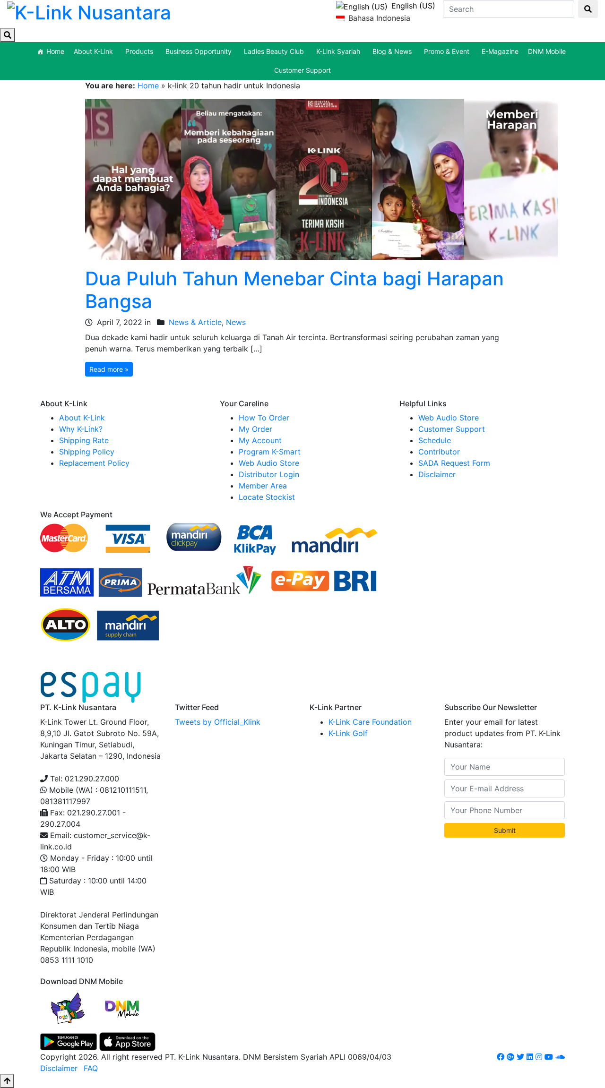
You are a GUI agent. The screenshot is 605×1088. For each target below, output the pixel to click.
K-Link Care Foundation (370, 722)
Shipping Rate (84, 440)
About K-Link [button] (93, 51)
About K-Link (82, 417)
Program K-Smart (270, 451)
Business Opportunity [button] (198, 51)
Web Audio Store (269, 463)
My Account (260, 440)
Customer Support (302, 70)
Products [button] (139, 51)
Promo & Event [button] (446, 51)
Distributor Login (269, 474)
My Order (255, 429)
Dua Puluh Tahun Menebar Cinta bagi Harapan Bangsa (294, 290)
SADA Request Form (454, 463)
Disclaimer (437, 474)
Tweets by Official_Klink (217, 722)
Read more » (109, 369)
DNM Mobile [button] (547, 51)
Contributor (439, 451)
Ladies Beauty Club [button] (274, 51)
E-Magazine (500, 51)
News (236, 322)
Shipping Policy (86, 451)
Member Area (263, 485)
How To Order (264, 417)
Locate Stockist (267, 497)
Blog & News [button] (392, 51)
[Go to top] (7, 1081)
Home (55, 51)
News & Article (195, 322)
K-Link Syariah (338, 51)
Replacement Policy (94, 463)
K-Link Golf (348, 733)
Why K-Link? (81, 429)
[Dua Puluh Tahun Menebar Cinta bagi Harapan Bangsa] (321, 178)
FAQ (91, 1068)
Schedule (434, 440)
